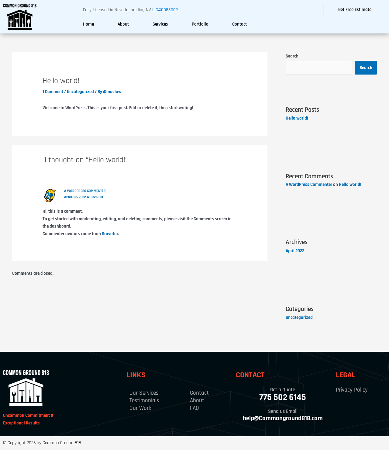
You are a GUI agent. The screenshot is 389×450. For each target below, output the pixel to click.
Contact (239, 24)
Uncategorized (80, 92)
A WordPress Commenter (85, 191)
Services (160, 24)
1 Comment (53, 92)
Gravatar (110, 234)
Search (292, 56)
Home (88, 24)
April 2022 (295, 251)
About (123, 24)
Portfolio (200, 24)
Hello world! (297, 118)
